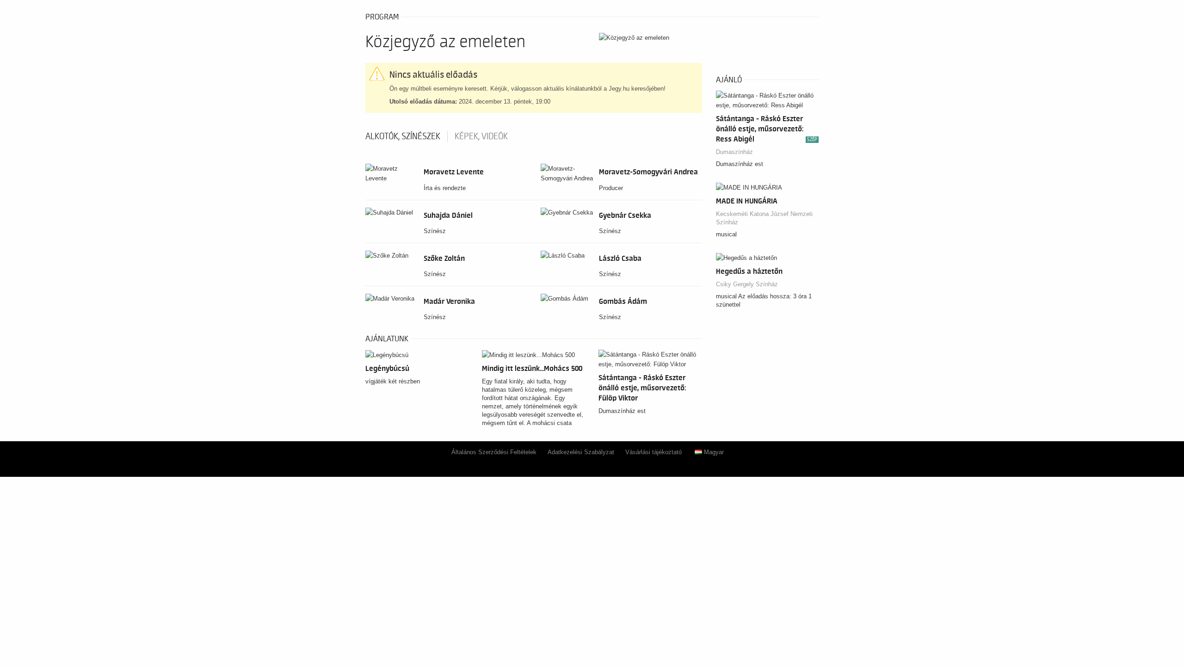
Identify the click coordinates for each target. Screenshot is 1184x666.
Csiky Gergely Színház (747, 284)
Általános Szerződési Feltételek (493, 452)
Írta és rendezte (445, 188)
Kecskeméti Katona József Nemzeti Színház (764, 218)
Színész (435, 231)
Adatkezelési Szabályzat (581, 452)
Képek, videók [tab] (481, 136)
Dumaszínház (734, 151)
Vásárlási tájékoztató (653, 452)
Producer (611, 188)
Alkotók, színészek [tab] (402, 136)
